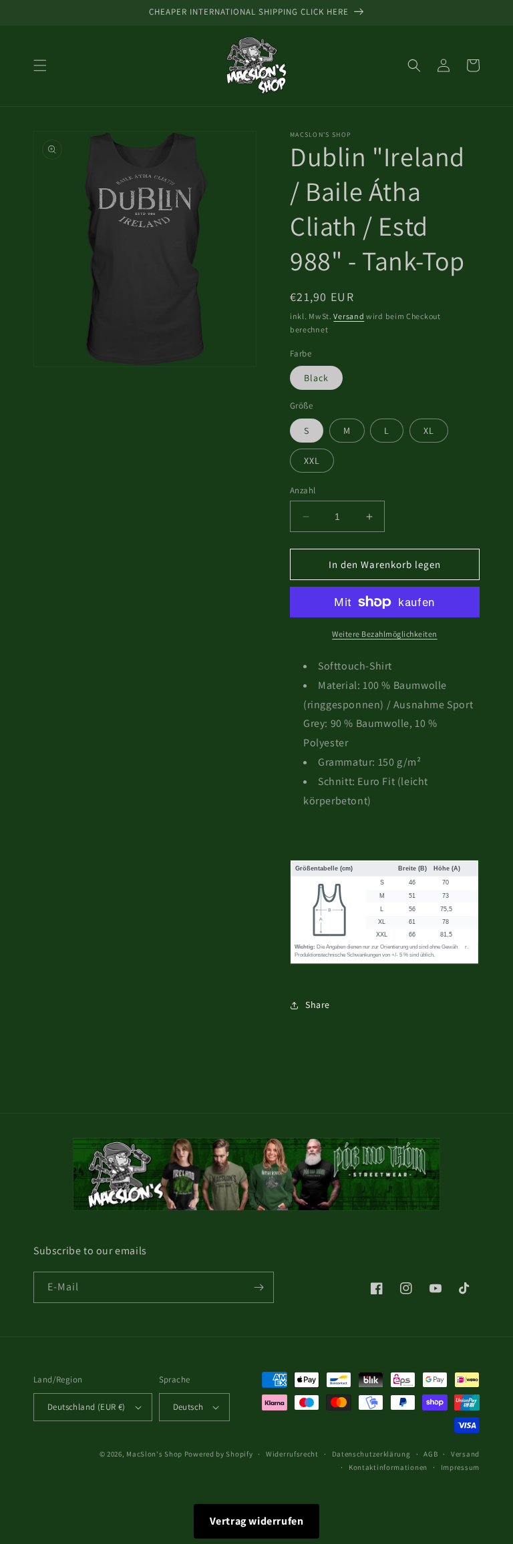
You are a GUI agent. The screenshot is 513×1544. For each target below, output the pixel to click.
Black (316, 378)
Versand (348, 316)
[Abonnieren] (258, 1287)
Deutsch (188, 1406)
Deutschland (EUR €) (86, 1406)
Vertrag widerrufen (257, 1521)
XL (428, 431)
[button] (40, 65)
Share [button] (317, 1005)
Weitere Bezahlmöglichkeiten (385, 634)
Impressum (460, 1467)
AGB (430, 1454)
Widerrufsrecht (292, 1454)
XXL (312, 461)
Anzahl (302, 490)
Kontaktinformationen (388, 1467)
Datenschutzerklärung (371, 1454)
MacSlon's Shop (154, 1454)
